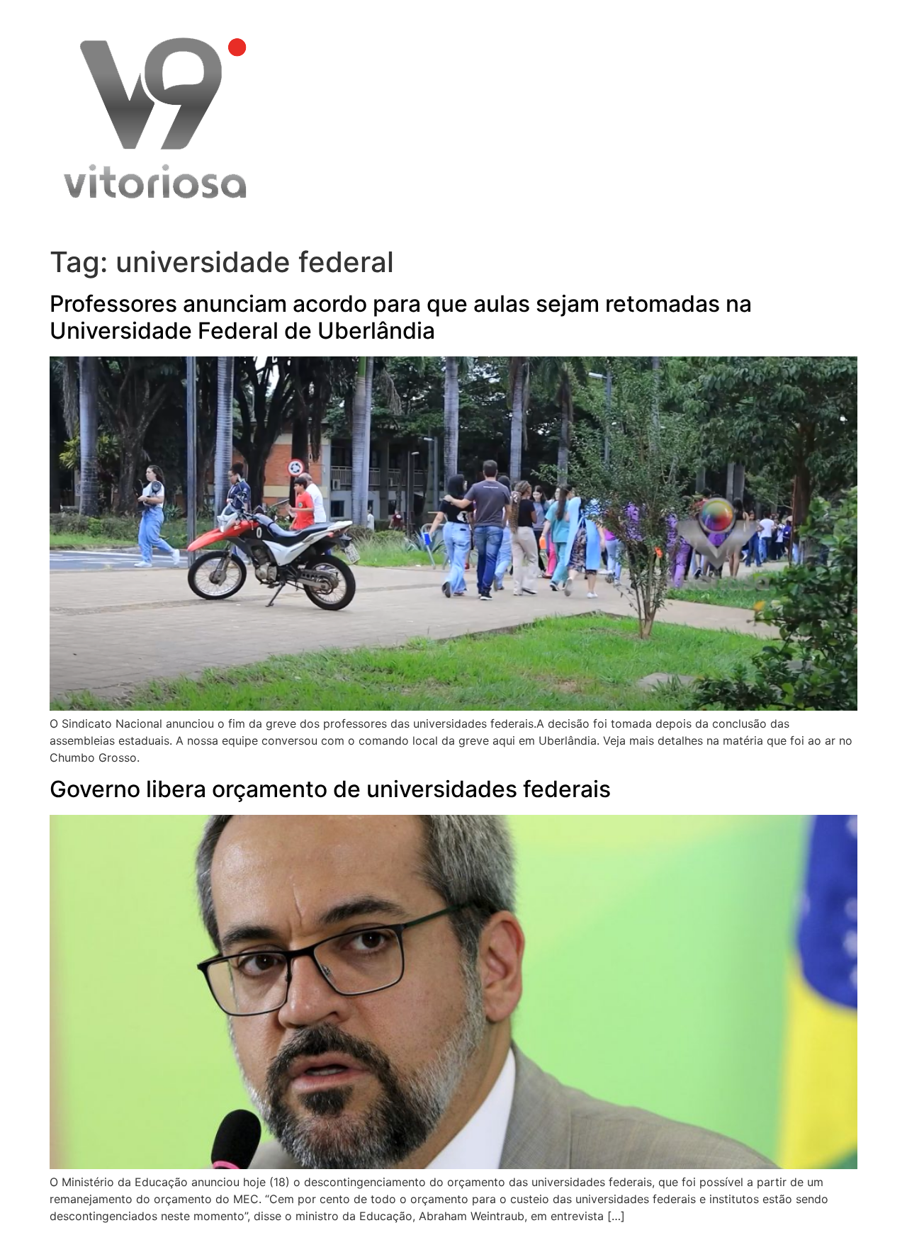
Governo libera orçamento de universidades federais (330, 789)
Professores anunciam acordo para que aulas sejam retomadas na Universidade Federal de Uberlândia (401, 317)
